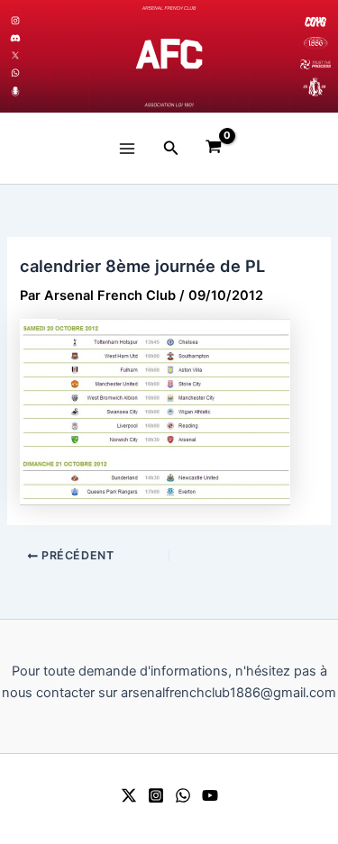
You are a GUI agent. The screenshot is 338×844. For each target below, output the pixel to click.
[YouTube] (210, 795)
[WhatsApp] (183, 795)
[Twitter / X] (129, 795)
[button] (171, 148)
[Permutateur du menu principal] (126, 148)
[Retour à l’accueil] (169, 56)
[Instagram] (156, 795)
